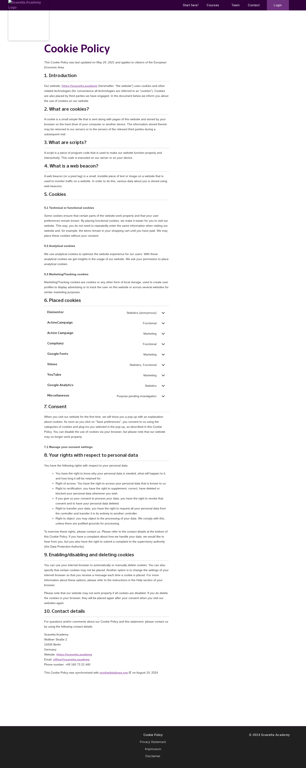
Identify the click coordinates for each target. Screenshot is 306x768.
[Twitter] (27, 735)
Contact (254, 5)
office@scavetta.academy (71, 659)
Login (278, 5)
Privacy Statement (153, 742)
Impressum (153, 749)
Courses (213, 5)
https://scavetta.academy (79, 86)
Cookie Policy (153, 735)
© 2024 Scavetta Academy (269, 735)
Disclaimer (153, 756)
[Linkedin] (18, 735)
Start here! (191, 5)
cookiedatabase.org (114, 672)
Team (235, 5)
